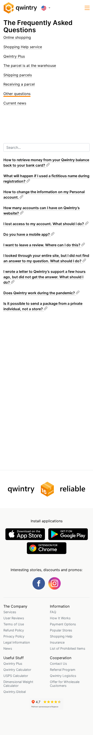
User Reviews (13, 618)
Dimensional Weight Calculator (18, 684)
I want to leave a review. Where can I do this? (42, 245)
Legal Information (16, 642)
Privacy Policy (13, 636)
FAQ (53, 612)
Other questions (16, 93)
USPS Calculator (15, 676)
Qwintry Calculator (17, 670)
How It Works (60, 618)
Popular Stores (61, 630)
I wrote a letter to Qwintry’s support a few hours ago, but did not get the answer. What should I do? (44, 277)
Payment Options (63, 624)
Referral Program (62, 670)
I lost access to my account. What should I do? (44, 224)
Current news (14, 103)
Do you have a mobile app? (27, 234)
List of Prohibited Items (67, 648)
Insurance (57, 642)
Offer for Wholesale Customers (64, 684)
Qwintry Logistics (63, 676)
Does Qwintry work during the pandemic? (39, 293)
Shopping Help (61, 636)
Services (9, 612)
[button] (87, 7)
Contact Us (58, 663)
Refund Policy (13, 630)
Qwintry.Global (14, 692)
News (7, 648)
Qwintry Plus (14, 56)
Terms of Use (13, 624)
